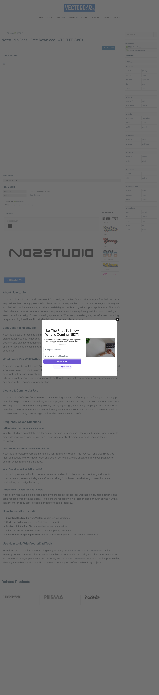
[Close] (117, 319)
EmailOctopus (67, 366)
